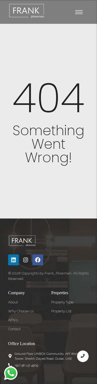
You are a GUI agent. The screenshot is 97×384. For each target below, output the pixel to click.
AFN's (13, 320)
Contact (14, 329)
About (13, 302)
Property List (61, 311)
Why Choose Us (21, 311)
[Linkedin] (13, 259)
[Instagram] (25, 259)
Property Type (62, 302)
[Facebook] (37, 259)
